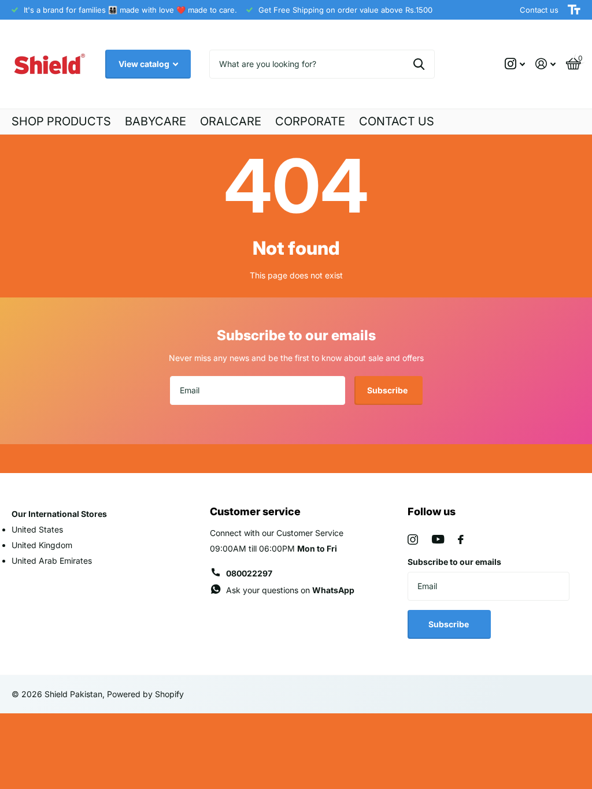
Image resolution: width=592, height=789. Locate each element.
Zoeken (419, 64)
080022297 (249, 573)
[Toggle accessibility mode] (574, 9)
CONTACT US (396, 121)
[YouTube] (438, 539)
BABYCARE (155, 121)
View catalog (145, 64)
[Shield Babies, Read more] (515, 64)
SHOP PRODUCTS (61, 121)
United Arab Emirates (52, 560)
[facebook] (461, 539)
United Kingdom (42, 545)
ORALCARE (230, 121)
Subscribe (388, 390)
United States (37, 529)
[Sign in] (545, 64)
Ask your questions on (290, 590)
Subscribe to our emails (454, 562)
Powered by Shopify (145, 694)
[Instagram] (413, 539)
